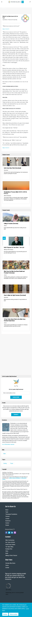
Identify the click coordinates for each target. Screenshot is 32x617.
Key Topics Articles (10, 542)
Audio (6, 553)
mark (4, 453)
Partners (7, 516)
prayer (11, 463)
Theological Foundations (11, 514)
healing (5, 463)
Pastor (7, 565)
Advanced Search (9, 529)
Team (6, 512)
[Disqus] (16, 355)
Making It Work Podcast (11, 555)
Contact (7, 523)
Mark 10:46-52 (6, 29)
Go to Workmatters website (8, 444)
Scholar (7, 567)
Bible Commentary (9, 540)
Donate (4, 8)
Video (6, 551)
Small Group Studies (10, 544)
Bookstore (7, 521)
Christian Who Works (10, 563)
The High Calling (9, 546)
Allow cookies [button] (13, 614)
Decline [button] (5, 614)
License (7, 518)
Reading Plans (8, 549)
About (4, 5)
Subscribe (16, 397)
